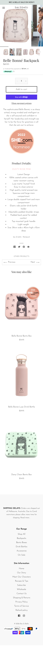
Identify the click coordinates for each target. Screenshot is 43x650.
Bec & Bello (24, 624)
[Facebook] (19, 615)
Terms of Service (21, 606)
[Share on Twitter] (19, 246)
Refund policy (22, 610)
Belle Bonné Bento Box (22, 336)
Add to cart (21, 89)
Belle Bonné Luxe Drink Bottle (21, 407)
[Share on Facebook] (15, 246)
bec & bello (17, 237)
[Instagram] (24, 615)
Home (21, 569)
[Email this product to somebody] (28, 246)
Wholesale (21, 589)
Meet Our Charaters (21, 577)
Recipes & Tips (21, 581)
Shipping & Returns (21, 598)
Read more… (25, 518)
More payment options (22, 103)
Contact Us (22, 593)
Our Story (21, 573)
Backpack (26, 237)
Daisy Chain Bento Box (21, 475)
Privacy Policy (21, 602)
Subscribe (21, 585)
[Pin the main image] (24, 246)
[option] (6, 52)
